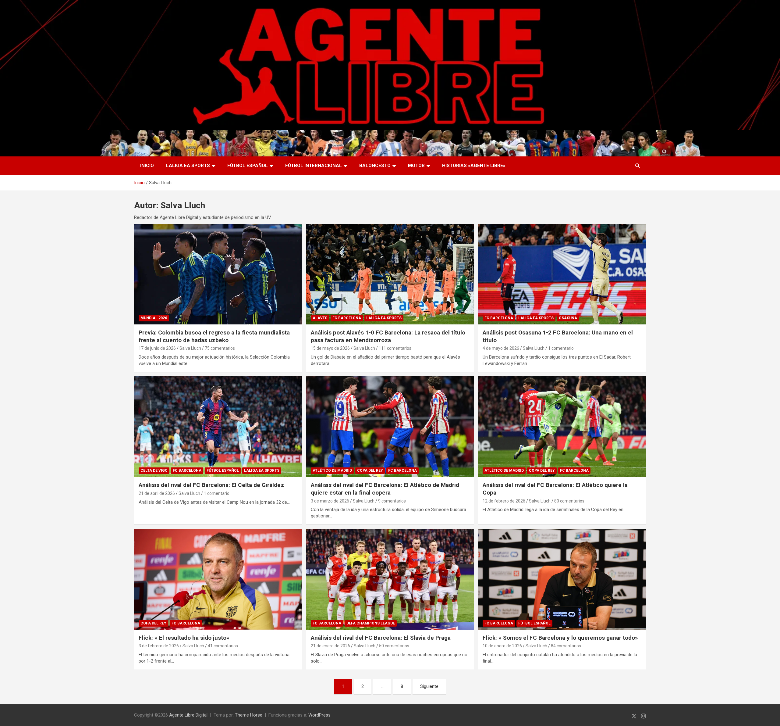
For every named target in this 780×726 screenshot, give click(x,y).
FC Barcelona (346, 318)
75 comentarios (220, 348)
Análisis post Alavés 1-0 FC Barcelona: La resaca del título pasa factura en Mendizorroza (388, 336)
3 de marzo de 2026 (330, 501)
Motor (416, 165)
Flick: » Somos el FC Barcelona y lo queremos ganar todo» (560, 637)
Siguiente (429, 686)
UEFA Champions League (370, 623)
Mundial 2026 (153, 318)
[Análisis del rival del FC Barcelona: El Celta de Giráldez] (217, 426)
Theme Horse (248, 715)
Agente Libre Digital (188, 715)
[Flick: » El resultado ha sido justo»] (217, 579)
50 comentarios (394, 645)
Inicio (147, 165)
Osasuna (568, 318)
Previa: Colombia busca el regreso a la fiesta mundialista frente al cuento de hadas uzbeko (214, 336)
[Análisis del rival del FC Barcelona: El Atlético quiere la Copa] (562, 426)
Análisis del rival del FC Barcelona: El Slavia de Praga (381, 637)
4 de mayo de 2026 (501, 348)
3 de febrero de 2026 (159, 645)
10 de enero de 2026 (502, 645)
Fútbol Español (247, 165)
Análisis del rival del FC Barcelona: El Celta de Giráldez (211, 484)
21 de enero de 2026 (330, 645)
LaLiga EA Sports (188, 165)
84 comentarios (566, 645)
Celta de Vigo (154, 470)
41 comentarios (223, 645)
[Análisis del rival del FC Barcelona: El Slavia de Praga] (390, 579)
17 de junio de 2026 (157, 348)
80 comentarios (569, 501)
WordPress (319, 715)
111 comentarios (395, 348)
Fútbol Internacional (313, 165)
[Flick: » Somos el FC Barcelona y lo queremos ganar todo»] (562, 579)
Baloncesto (375, 165)
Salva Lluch (190, 348)
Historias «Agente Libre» (473, 165)
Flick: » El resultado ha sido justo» (184, 637)
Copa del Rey (370, 470)
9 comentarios (392, 501)
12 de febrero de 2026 (504, 501)
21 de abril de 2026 (157, 493)
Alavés (320, 318)
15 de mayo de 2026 (330, 348)
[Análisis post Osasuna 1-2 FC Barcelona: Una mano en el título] (562, 274)
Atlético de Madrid (332, 470)
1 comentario (561, 348)
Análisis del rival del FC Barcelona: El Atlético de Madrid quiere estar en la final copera (385, 488)
